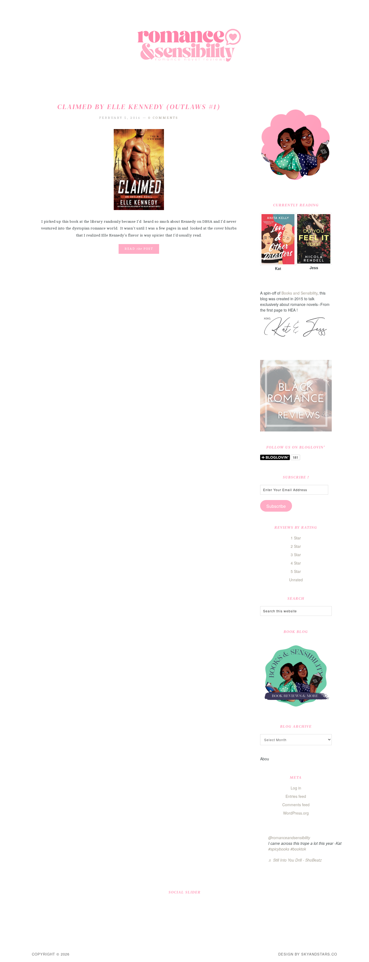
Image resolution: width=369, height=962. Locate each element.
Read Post (139, 249)
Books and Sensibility (299, 293)
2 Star (296, 546)
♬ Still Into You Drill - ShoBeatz (295, 860)
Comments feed (296, 804)
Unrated (296, 579)
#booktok (298, 849)
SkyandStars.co (319, 954)
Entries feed (296, 796)
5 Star (296, 571)
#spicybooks (278, 849)
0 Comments (163, 118)
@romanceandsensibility (289, 837)
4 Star (296, 563)
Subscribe (276, 506)
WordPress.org (296, 813)
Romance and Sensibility (184, 47)
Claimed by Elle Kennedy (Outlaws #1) (138, 107)
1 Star (296, 538)
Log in (296, 788)
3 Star (296, 554)
